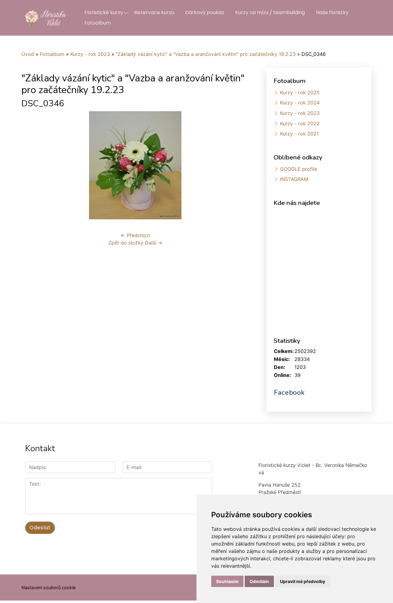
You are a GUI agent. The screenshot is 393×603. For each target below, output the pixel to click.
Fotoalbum (97, 22)
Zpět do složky (125, 243)
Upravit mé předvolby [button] (302, 581)
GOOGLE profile (298, 169)
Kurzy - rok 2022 (300, 123)
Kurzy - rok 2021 (299, 134)
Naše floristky (332, 12)
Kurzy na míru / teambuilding (270, 12)
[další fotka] (239, 165)
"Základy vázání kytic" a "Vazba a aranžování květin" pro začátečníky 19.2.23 (206, 54)
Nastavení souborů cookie (48, 587)
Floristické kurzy (103, 12)
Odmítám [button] (259, 581)
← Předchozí (135, 235)
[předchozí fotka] (31, 165)
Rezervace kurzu (154, 12)
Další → (153, 243)
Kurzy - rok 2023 (90, 54)
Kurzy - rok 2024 (300, 103)
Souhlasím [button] (227, 581)
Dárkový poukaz (204, 12)
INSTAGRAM (294, 179)
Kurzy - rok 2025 (300, 92)
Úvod (27, 54)
